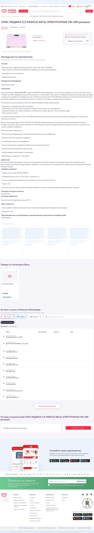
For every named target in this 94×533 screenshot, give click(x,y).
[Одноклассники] (87, 494)
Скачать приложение (51, 505)
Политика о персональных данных (46, 528)
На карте (21, 316)
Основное (4, 27)
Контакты (32, 505)
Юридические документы (36, 518)
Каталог (24, 11)
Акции (63, 500)
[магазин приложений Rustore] (85, 460)
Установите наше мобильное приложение (83, 511)
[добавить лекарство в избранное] (87, 41)
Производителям (34, 515)
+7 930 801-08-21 (89, 6)
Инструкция (14, 27)
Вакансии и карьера (34, 502)
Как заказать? (7, 297)
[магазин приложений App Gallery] (75, 460)
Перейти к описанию (39, 40)
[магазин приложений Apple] (54, 460)
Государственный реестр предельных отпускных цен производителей (52, 509)
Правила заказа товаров (84, 528)
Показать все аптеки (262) (47, 406)
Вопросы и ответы (50, 497)
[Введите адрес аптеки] (68, 316)
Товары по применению (19, 500)
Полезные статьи (50, 500)
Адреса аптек (65, 497)
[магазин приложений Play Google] (64, 460)
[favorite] (3, 336)
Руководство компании (35, 520)
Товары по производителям (20, 502)
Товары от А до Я (17, 497)
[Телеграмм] (91, 494)
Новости (32, 500)
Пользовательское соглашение (66, 528)
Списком (8, 316)
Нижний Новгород (7, 6)
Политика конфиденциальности (26, 528)
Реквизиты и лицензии (35, 510)
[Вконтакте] (83, 494)
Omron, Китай (37, 37)
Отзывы (22, 27)
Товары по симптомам (19, 509)
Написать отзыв (78, 428)
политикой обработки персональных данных (71, 485)
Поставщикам (33, 508)
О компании (33, 497)
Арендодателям (33, 513)
